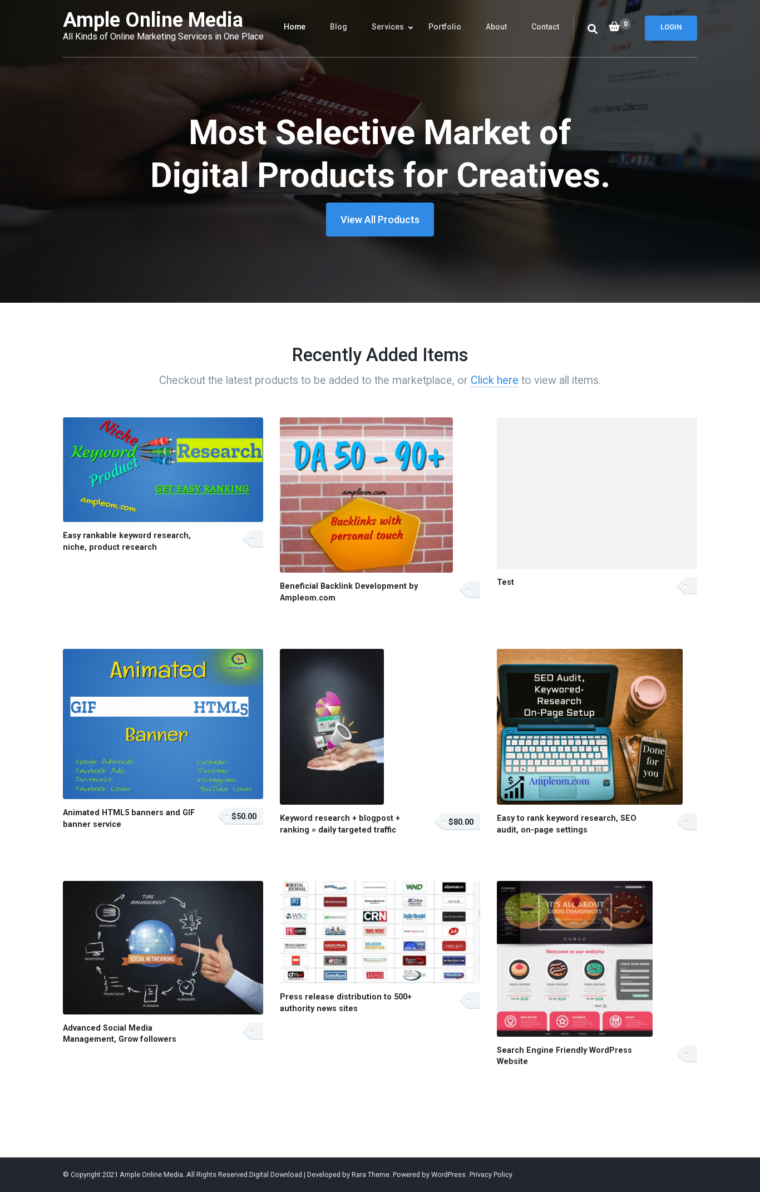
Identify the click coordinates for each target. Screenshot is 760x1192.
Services (388, 26)
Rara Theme (370, 1174)
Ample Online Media (153, 20)
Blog (338, 26)
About (496, 26)
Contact (545, 26)
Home (294, 26)
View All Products (380, 219)
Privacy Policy (491, 1174)
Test (505, 582)
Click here (495, 380)
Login (671, 27)
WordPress (448, 1174)
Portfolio (444, 26)
